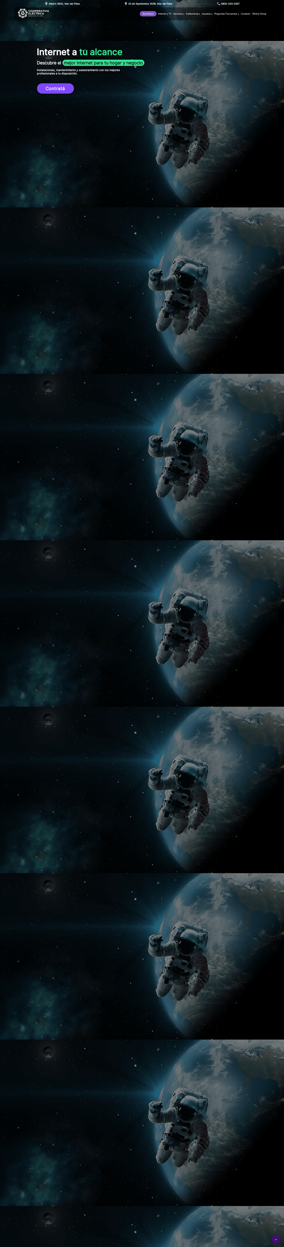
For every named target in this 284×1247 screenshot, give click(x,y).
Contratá (55, 88)
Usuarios (207, 13)
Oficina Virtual (259, 13)
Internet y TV (165, 13)
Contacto (245, 13)
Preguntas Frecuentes (226, 13)
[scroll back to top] (276, 1239)
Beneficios (148, 13)
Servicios (178, 13)
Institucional (193, 13)
